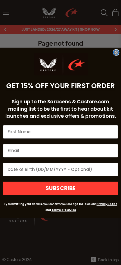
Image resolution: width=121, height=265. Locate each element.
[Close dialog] (116, 52)
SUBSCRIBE (60, 188)
